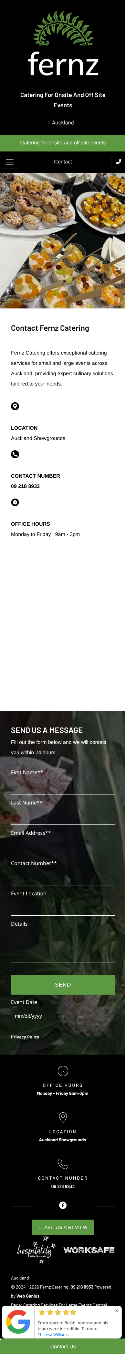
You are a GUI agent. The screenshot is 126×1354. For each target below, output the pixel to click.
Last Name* (27, 802)
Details (19, 923)
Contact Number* (34, 863)
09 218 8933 (25, 486)
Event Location (29, 893)
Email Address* (31, 832)
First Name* (27, 772)
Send (63, 985)
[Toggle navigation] (9, 162)
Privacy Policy (25, 1037)
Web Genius (28, 1296)
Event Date (24, 1002)
